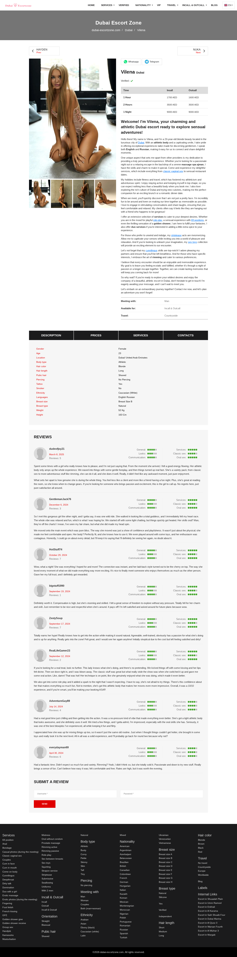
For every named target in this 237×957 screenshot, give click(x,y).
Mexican (124, 902)
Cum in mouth (9, 867)
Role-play (46, 855)
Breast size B (125, 401)
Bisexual (46, 925)
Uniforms (46, 886)
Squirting (46, 867)
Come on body (9, 871)
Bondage (7, 848)
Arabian (85, 919)
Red (200, 852)
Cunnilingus (8, 875)
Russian (124, 929)
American (124, 846)
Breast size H (165, 882)
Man (83, 896)
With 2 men (47, 890)
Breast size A (165, 854)
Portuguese (126, 921)
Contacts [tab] (186, 335)
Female (122, 348)
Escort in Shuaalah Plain (210, 899)
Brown (201, 843)
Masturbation (9, 939)
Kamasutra (8, 935)
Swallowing (47, 882)
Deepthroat (8, 879)
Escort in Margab (206, 934)
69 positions (197, 220)
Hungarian (125, 886)
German (124, 882)
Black (200, 848)
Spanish (124, 933)
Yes (161, 903)
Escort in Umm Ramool (210, 903)
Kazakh (123, 894)
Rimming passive (50, 851)
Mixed (123, 835)
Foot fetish (7, 907)
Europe (201, 871)
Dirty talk (6, 883)
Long (121, 370)
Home (91, 5)
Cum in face (8, 863)
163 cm (122, 414)
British (123, 866)
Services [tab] (140, 335)
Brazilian (124, 862)
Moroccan (125, 909)
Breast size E (165, 870)
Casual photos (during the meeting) (20, 852)
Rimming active (49, 847)
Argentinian (125, 850)
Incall (44, 902)
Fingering (7, 903)
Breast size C (165, 862)
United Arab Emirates (136, 357)
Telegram (154, 61)
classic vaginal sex (173, 171)
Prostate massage (51, 843)
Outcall (45, 905)
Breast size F (165, 874)
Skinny (84, 862)
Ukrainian (163, 835)
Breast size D (165, 866)
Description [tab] (51, 335)
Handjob (6, 931)
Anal (4, 843)
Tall (82, 870)
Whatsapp (133, 61)
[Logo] (18, 5)
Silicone (163, 897)
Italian (123, 890)
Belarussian (126, 858)
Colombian (125, 874)
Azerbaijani (125, 854)
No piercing (124, 379)
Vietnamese (165, 843)
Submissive (47, 878)
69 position (8, 840)
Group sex (7, 927)
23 (119, 353)
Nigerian (124, 913)
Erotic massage (10, 895)
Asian (83, 923)
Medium (163, 931)
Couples (6, 859)
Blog (214, 5)
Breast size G (166, 878)
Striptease (47, 874)
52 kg (121, 410)
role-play (157, 220)
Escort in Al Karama (208, 911)
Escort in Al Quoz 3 (207, 923)
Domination (8, 887)
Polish (123, 917)
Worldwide (203, 875)
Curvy (84, 854)
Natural (122, 406)
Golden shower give (12, 919)
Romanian (125, 925)
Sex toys (46, 863)
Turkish (123, 937)
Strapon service (50, 870)
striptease (176, 235)
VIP (159, 5)
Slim (83, 866)
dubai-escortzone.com (106, 30)
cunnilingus (151, 250)
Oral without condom (52, 839)
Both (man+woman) (91, 908)
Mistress (46, 835)
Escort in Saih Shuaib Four (211, 915)
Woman (85, 900)
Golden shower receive (14, 923)
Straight (45, 921)
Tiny (83, 874)
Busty (83, 850)
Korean (123, 898)
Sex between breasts (52, 858)
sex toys (192, 242)
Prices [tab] (96, 335)
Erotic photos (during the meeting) (19, 899)
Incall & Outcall (49, 909)
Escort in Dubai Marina (209, 918)
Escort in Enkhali (206, 907)
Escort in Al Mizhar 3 (208, 930)
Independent (165, 916)
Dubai (129, 30)
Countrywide (204, 867)
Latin (83, 935)
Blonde (122, 366)
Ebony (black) (88, 927)
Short (161, 927)
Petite (83, 858)
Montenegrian (127, 905)
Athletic (122, 362)
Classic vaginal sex (12, 855)
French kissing (9, 911)
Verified (124, 5)
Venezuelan (165, 839)
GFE (4, 915)
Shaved (122, 375)
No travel (202, 863)
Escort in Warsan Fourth (210, 926)
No (119, 388)
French (123, 878)
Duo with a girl (9, 891)
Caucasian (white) (127, 392)
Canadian (125, 870)
